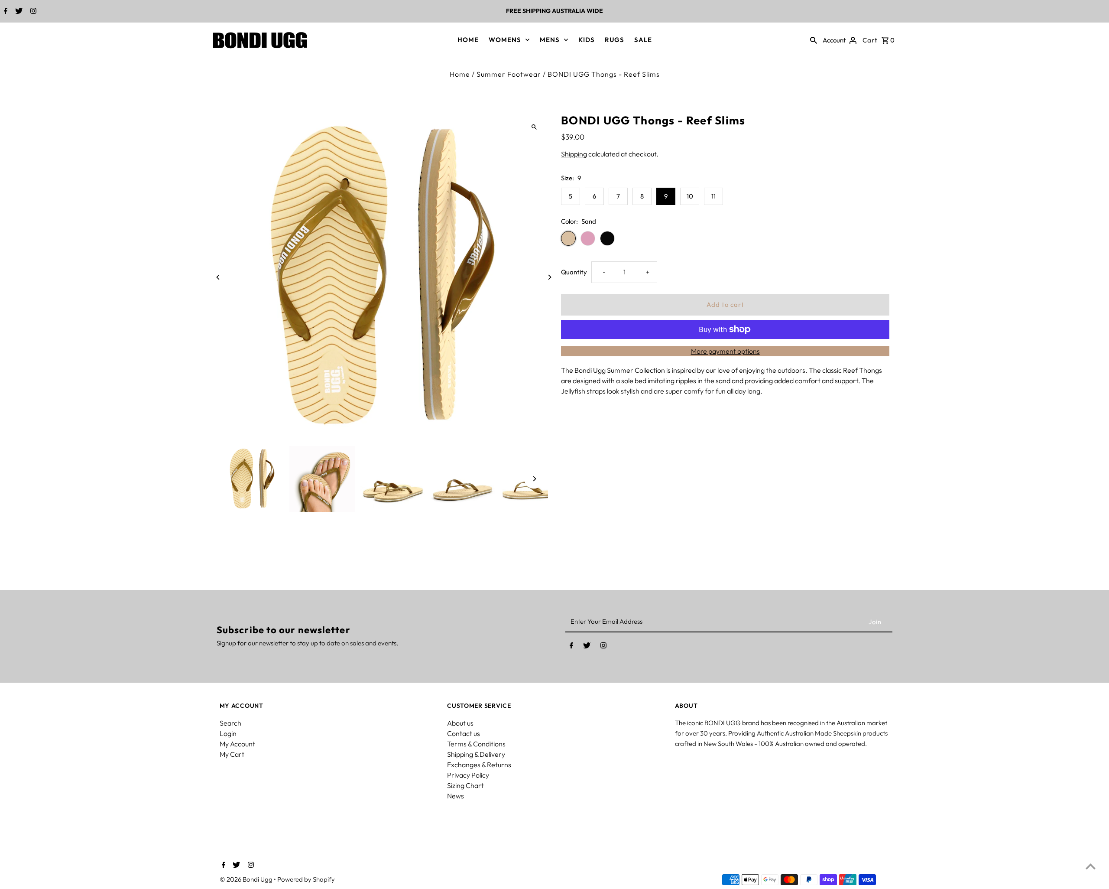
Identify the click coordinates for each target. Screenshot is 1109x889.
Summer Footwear (509, 74)
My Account (237, 743)
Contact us (463, 733)
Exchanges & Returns (479, 764)
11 (713, 196)
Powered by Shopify (306, 879)
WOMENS (505, 40)
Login (228, 733)
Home (460, 74)
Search (230, 723)
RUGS (614, 40)
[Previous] (218, 277)
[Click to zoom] (534, 127)
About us (460, 723)
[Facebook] (4, 11)
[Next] (549, 277)
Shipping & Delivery (476, 754)
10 (690, 196)
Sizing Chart (465, 785)
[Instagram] (32, 11)
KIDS (586, 40)
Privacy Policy (468, 775)
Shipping (574, 154)
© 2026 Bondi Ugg (247, 879)
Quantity (574, 272)
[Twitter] (18, 11)
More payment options (725, 351)
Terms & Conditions (476, 743)
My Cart (232, 754)
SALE (643, 40)
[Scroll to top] (1090, 866)
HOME (468, 40)
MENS (550, 40)
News (455, 795)
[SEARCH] (813, 40)
